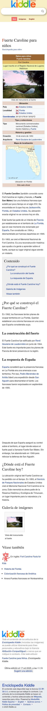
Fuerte (33, 128)
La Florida (38, 223)
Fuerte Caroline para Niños (14, 658)
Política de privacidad (11, 704)
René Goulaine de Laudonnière (29, 139)
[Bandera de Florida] (17, 110)
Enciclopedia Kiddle (11, 642)
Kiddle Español (8, 701)
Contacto (27, 704)
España (5, 230)
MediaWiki (35, 699)
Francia (40, 219)
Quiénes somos (33, 701)
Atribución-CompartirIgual (14, 651)
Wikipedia (38, 696)
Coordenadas (9, 116)
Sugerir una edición (23, 670)
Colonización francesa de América (20, 573)
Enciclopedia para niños (12, 49)
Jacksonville (34, 207)
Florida (22, 110)
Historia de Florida (12, 568)
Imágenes (22, 19)
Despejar (37, 11)
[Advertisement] (23, 29)
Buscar (42, 11)
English (31, 19)
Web (14, 19)
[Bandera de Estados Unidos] (17, 106)
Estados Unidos (25, 106)
